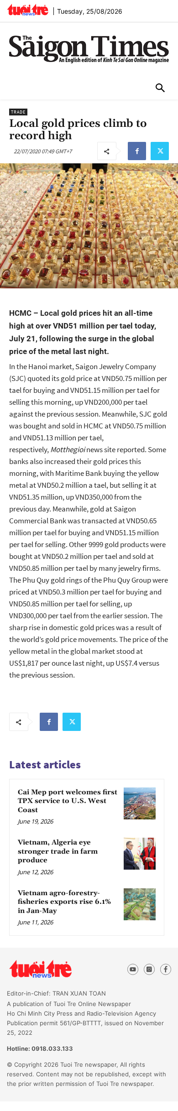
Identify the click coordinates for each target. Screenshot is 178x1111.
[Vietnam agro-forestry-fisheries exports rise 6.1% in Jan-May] (140, 904)
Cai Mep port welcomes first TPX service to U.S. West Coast (67, 801)
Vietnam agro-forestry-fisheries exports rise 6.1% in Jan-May (64, 902)
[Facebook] (137, 151)
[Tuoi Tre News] (57, 969)
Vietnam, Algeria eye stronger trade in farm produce (58, 851)
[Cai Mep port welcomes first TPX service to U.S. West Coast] (140, 803)
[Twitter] (160, 151)
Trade (18, 112)
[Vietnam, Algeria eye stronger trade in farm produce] (140, 854)
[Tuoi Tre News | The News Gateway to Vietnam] (27, 10)
